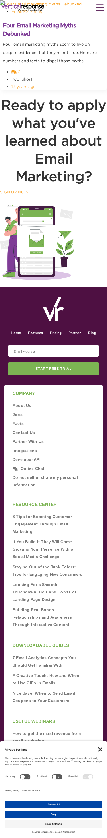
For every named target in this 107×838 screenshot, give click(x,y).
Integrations (25, 450)
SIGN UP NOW (14, 192)
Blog (92, 333)
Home (16, 333)
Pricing (56, 333)
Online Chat (32, 468)
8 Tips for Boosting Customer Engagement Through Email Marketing (42, 524)
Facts (18, 423)
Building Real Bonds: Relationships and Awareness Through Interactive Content (42, 617)
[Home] (22, 7)
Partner (74, 333)
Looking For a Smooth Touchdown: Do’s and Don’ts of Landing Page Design (44, 592)
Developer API (27, 459)
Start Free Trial (53, 368)
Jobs (18, 414)
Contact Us (24, 432)
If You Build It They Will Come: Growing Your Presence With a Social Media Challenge (43, 549)
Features (35, 333)
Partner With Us (28, 441)
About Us (22, 405)
